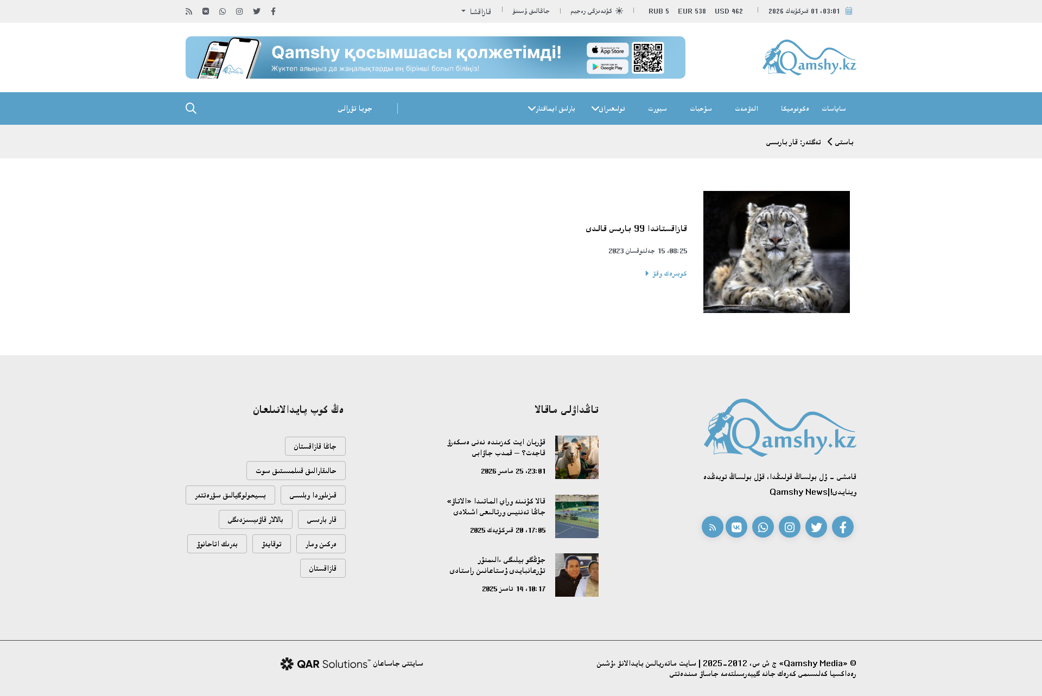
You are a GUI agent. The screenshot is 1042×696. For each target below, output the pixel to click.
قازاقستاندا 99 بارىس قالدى (636, 228)
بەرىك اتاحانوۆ (217, 543)
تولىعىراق (612, 108)
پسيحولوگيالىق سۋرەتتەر (230, 495)
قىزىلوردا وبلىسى (313, 495)
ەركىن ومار (321, 543)
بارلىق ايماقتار (555, 108)
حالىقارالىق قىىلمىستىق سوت (296, 470)
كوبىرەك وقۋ (670, 273)
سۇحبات (701, 108)
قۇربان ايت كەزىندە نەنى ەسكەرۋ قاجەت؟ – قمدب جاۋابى (496, 447)
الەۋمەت (746, 108)
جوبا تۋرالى (355, 108)
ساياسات (834, 108)
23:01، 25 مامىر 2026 (513, 471)
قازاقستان (322, 568)
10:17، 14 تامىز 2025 (513, 588)
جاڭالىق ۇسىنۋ (531, 11)
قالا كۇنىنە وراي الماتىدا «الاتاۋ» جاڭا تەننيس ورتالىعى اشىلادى (496, 506)
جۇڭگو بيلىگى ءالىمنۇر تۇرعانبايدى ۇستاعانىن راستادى (497, 565)
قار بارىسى (321, 519)
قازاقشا (479, 11)
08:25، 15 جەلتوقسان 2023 (647, 250)
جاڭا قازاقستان (315, 446)
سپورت (657, 108)
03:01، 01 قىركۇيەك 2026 (804, 11)
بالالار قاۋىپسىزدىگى (255, 519)
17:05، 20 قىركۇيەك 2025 (507, 530)
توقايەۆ (272, 543)
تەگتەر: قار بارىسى (793, 141)
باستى (844, 141)
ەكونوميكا (795, 108)
